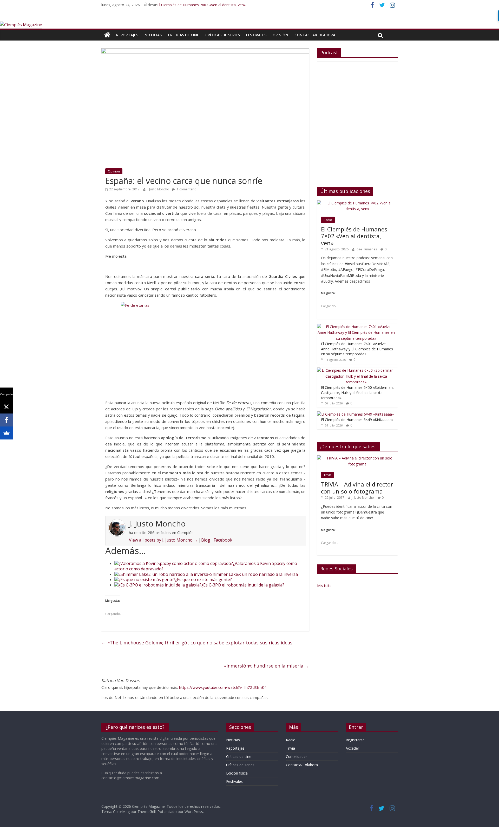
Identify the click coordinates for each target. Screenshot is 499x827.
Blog (205, 540)
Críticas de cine (183, 34)
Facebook (223, 540)
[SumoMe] (6, 432)
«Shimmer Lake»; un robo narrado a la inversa (253, 574)
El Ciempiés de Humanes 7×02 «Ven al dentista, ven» (201, 4)
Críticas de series (222, 34)
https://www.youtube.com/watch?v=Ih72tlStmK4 (223, 687)
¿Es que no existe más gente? (203, 579)
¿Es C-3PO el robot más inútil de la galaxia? (242, 585)
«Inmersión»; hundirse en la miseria (266, 666)
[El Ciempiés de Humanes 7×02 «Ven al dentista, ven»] (357, 203)
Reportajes (127, 34)
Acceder (352, 748)
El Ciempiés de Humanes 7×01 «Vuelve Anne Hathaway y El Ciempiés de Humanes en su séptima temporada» (357, 348)
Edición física (237, 773)
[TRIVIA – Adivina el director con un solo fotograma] (357, 458)
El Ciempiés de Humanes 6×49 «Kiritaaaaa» (357, 419)
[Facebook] (6, 420)
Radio (328, 220)
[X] (6, 407)
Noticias (153, 34)
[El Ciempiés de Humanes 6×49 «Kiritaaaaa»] (355, 414)
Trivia (328, 475)
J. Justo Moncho (158, 189)
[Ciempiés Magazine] (21, 25)
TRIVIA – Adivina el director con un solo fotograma (357, 487)
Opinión (280, 34)
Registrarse (355, 739)
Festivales (256, 34)
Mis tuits (324, 585)
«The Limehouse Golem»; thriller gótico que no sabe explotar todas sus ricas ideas (196, 642)
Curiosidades (296, 756)
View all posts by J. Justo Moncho (163, 540)
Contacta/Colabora (314, 34)
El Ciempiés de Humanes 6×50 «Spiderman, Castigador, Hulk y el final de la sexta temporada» (357, 392)
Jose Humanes (366, 249)
